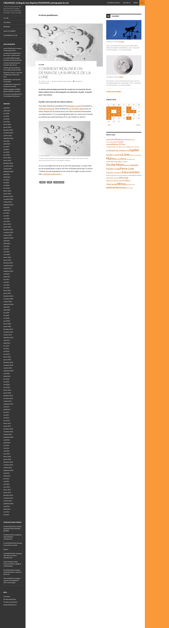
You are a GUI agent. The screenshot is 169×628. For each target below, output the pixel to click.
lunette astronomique (135, 155)
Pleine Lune (127, 168)
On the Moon (58, 182)
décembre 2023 (8, 196)
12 (129, 111)
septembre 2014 (8, 503)
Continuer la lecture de (52, 174)
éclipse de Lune (130, 184)
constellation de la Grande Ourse (115, 147)
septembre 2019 (8, 337)
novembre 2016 (8, 431)
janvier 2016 (7, 459)
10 (119, 111)
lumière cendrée (114, 154)
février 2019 (7, 357)
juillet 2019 (6, 343)
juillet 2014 (6, 509)
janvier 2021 (7, 293)
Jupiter (134, 150)
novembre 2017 (8, 398)
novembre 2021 (8, 265)
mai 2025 (6, 149)
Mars (109, 158)
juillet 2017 (6, 409)
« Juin (109, 125)
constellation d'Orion (115, 144)
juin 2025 (6, 146)
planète (134, 165)
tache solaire (114, 178)
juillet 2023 (6, 210)
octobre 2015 (7, 467)
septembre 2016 (8, 437)
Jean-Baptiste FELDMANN (63, 81)
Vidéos (135, 2)
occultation (124, 161)
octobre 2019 (7, 335)
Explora (6, 549)
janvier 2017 (7, 426)
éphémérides (113, 187)
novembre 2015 (8, 465)
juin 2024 (6, 180)
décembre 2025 (8, 130)
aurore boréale (110, 142)
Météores (6, 26)
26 (129, 118)
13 (134, 111)
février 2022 (7, 257)
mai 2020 (6, 315)
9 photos (121, 77)
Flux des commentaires (10, 602)
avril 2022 (6, 252)
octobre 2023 (7, 202)
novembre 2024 (8, 166)
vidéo (126, 180)
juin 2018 (6, 379)
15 (109, 115)
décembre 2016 (8, 429)
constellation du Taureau (131, 147)
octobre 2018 (7, 368)
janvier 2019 (7, 360)
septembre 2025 (8, 138)
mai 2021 (6, 282)
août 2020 (6, 307)
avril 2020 (6, 318)
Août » (138, 125)
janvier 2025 (7, 160)
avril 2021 (6, 285)
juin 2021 (6, 279)
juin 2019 (6, 346)
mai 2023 (6, 216)
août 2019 (6, 340)
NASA (123, 159)
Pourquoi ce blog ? (113, 2)
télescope (123, 177)
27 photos (121, 41)
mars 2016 (6, 454)
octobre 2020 (7, 301)
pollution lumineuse (114, 172)
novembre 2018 (8, 365)
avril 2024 (6, 185)
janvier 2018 (7, 393)
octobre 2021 (7, 268)
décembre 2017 (8, 395)
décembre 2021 (8, 263)
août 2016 (6, 440)
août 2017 (6, 407)
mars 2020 (6, 321)
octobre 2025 (7, 135)
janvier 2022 (7, 260)
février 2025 (7, 158)
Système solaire (135, 175)
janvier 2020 (7, 326)
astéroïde (132, 139)
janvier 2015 (7, 492)
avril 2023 (6, 218)
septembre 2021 (8, 271)
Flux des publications (9, 599)
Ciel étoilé (6, 22)
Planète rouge (113, 169)
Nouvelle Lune (130, 159)
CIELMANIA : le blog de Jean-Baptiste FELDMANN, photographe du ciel (36, 2)
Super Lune (127, 175)
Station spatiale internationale (115, 175)
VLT (130, 180)
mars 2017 (6, 420)
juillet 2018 (6, 376)
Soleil (135, 172)
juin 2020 (6, 312)
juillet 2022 (6, 243)
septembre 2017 (8, 404)
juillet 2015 (6, 476)
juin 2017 (6, 412)
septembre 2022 (8, 238)
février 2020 (7, 324)
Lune (49, 182)
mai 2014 (6, 514)
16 (114, 115)
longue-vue (73, 106)
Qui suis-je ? (127, 2)
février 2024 (7, 191)
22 (109, 118)
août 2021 (6, 274)
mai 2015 (6, 481)
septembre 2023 (8, 205)
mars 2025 (6, 155)
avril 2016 (6, 451)
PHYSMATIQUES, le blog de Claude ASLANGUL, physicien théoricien (12, 572)
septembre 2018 (8, 371)
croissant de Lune (114, 150)
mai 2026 (6, 116)
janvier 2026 (7, 127)
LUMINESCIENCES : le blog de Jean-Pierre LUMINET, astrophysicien (13, 555)
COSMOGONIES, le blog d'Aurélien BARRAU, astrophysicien (13, 537)
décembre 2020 (8, 296)
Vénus (121, 184)
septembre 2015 (8, 470)
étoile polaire (129, 188)
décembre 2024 (8, 163)
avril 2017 (6, 418)
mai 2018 (6, 382)
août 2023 (6, 207)
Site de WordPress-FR (10, 605)
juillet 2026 (6, 110)
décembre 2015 (8, 462)
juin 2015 (6, 479)
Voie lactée (111, 184)
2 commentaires (124, 85)
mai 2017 (6, 415)
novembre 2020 (8, 299)
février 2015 (7, 490)
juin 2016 (6, 445)
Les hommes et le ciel (10, 35)
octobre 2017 (7, 401)
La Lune (41, 64)
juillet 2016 (6, 443)
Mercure (117, 159)
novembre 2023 (8, 199)
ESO (125, 150)
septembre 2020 (8, 304)
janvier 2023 (7, 227)
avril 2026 (6, 119)
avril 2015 (6, 484)
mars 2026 (6, 122)
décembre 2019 (8, 329)
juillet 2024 (6, 177)
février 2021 (7, 290)
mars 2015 (6, 487)
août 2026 (6, 108)
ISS (128, 151)
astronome (126, 140)
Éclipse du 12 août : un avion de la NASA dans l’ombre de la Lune (12, 75)
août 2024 (6, 174)
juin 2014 (6, 512)
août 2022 (6, 241)
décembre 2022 (8, 229)
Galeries (115, 16)
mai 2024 (6, 182)
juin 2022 (6, 246)
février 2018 (7, 390)
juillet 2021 (6, 277)
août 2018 (6, 373)
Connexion (6, 596)
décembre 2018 (8, 362)
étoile (122, 187)
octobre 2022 (7, 235)
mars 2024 (6, 188)
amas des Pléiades (114, 139)
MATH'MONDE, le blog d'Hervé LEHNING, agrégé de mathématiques (12, 564)
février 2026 (7, 124)
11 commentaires (125, 50)
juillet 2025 (6, 144)
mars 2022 (6, 254)
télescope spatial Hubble (115, 181)
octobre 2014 (7, 501)
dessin (43, 182)
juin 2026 (6, 113)
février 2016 (7, 456)
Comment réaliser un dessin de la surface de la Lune (65, 72)
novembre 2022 (8, 232)
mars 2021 (6, 288)
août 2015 (6, 473)
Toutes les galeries (114, 91)
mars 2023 (6, 221)
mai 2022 (6, 249)
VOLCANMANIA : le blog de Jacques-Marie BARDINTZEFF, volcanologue (12, 580)
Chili (116, 142)
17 (119, 115)
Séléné (108, 178)
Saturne (127, 172)
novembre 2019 (8, 332)
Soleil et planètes (9, 31)
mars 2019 (6, 354)
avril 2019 (6, 351)
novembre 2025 (8, 133)
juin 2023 (6, 213)
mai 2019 (6, 348)
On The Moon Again (76, 108)
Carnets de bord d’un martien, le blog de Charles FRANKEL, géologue (12, 528)
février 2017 (7, 423)
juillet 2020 (6, 310)
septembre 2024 (8, 171)
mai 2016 (6, 448)
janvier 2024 (7, 193)
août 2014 (6, 506)
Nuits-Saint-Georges (113, 161)
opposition (127, 165)
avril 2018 (6, 384)
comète (121, 142)
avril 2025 (6, 152)
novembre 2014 (8, 498)
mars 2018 (6, 387)
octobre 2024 (7, 169)
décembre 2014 (8, 495)
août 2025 (6, 141)
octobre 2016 (7, 434)
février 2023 (7, 224)
